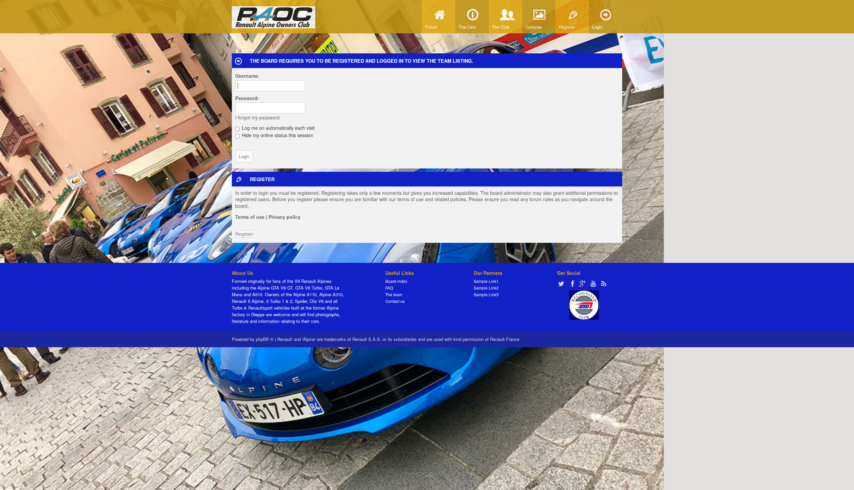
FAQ (389, 288)
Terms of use (250, 216)
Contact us (395, 301)
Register (244, 233)
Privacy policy (285, 216)
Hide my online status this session (277, 135)
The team (393, 294)
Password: (247, 98)
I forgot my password (257, 117)
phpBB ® (265, 339)
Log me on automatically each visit (278, 127)
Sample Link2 (486, 288)
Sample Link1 (486, 281)
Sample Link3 (486, 294)
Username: (247, 75)
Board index (396, 281)
